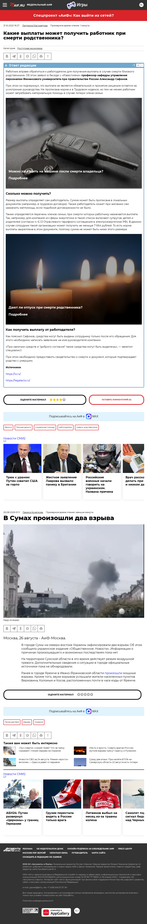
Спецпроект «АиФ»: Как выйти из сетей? (73, 15)
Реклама (27, 849)
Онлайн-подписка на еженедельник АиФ (90, 849)
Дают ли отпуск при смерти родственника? (45, 307)
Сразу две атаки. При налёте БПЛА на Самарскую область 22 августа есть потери (113, 761)
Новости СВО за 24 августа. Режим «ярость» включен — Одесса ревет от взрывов (43, 761)
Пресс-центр (125, 849)
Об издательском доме (50, 849)
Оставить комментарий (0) (116, 400)
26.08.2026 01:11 (11, 512)
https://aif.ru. (68, 895)
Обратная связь (59, 853)
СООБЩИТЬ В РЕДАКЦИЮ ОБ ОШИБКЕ (42, 857)
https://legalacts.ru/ (18, 380)
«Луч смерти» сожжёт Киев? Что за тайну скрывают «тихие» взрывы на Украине (42, 749)
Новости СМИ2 (14, 438)
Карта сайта (98, 853)
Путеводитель (80, 853)
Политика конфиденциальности (38, 901)
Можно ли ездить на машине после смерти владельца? (56, 171)
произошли (113, 673)
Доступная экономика (29, 48)
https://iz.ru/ (13, 374)
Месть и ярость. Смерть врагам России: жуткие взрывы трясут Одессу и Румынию (112, 749)
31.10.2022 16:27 (11, 25)
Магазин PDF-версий (34, 853)
